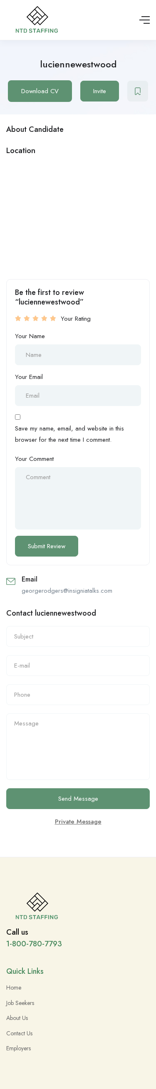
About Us (17, 1018)
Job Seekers (20, 1003)
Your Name (30, 336)
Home (13, 987)
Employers (18, 1048)
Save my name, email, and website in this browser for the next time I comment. (69, 434)
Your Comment (34, 458)
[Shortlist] (137, 91)
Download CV (40, 91)
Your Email (29, 376)
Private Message (78, 821)
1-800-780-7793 (34, 943)
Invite (99, 91)
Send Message (78, 798)
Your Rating (76, 318)
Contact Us (19, 1033)
